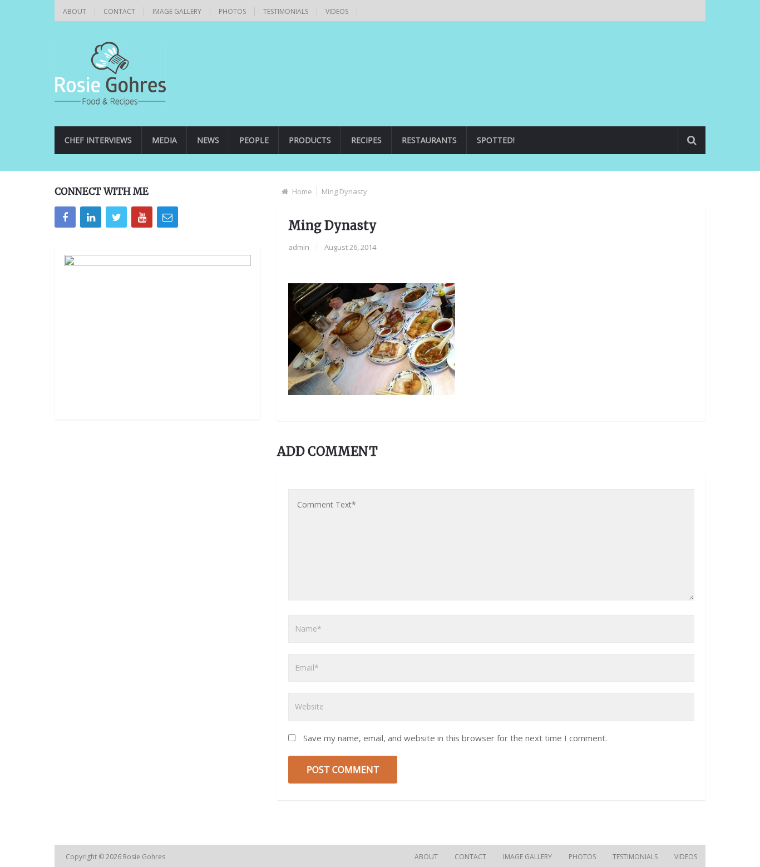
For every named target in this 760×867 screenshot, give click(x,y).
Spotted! (496, 140)
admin (298, 247)
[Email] (167, 217)
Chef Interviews (98, 140)
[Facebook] (65, 217)
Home (302, 191)
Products (310, 140)
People (254, 140)
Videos (336, 11)
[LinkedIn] (90, 217)
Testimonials (285, 11)
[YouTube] (141, 217)
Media (164, 140)
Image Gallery (176, 11)
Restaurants (429, 140)
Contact (119, 11)
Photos (232, 11)
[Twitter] (116, 217)
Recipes (366, 140)
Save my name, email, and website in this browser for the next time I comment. (455, 737)
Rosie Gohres (145, 856)
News (208, 140)
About (74, 11)
